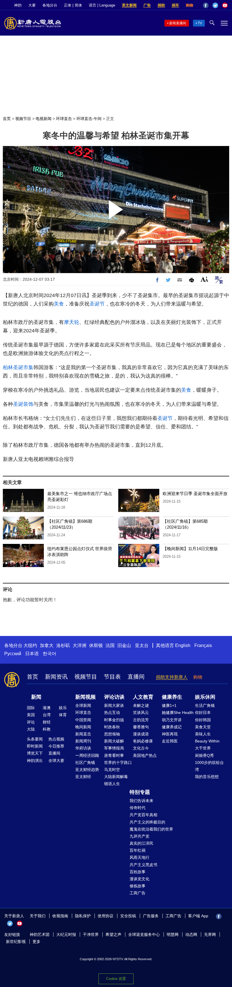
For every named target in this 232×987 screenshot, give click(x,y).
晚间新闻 (83, 727)
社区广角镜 (85, 762)
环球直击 (64, 118)
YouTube (225, 5)
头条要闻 (35, 739)
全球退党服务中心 (144, 934)
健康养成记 (172, 727)
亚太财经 (83, 776)
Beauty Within (207, 741)
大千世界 (203, 748)
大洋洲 (79, 645)
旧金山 (124, 645)
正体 (67, 5)
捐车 (175, 5)
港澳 (47, 707)
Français (203, 645)
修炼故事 (137, 886)
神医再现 (170, 734)
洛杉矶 (63, 645)
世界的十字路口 (118, 762)
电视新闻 (43, 118)
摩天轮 (71, 322)
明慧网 (173, 934)
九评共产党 (139, 836)
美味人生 (203, 734)
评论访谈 (114, 697)
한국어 (49, 653)
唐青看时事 (114, 755)
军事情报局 (114, 748)
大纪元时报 (66, 934)
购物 (189, 5)
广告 (147, 5)
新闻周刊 (83, 741)
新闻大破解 (114, 741)
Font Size (204, 279)
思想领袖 (112, 734)
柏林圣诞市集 (18, 367)
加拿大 (46, 645)
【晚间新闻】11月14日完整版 (190, 548)
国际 (31, 707)
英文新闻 (129, 5)
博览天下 (35, 753)
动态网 (191, 934)
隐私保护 (83, 916)
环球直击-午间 (89, 118)
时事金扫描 (114, 720)
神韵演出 (35, 760)
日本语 (32, 653)
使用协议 (105, 916)
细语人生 (112, 783)
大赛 (32, 5)
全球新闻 (83, 705)
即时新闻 (35, 746)
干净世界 (91, 934)
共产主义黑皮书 (143, 864)
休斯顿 (96, 645)
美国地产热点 (145, 755)
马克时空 (112, 769)
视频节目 (23, 118)
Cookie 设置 (116, 979)
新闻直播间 (177, 23)
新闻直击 (83, 734)
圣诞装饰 (23, 404)
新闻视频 (85, 697)
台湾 (47, 715)
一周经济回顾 (87, 755)
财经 (47, 722)
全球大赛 (56, 760)
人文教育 (143, 697)
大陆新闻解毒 (116, 776)
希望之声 (113, 934)
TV (200, 23)
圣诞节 (97, 304)
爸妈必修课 (143, 741)
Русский (12, 653)
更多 (36, 941)
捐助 (161, 5)
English (182, 645)
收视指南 (60, 916)
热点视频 (56, 739)
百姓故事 (137, 872)
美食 (59, 304)
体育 (63, 715)
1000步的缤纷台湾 (209, 766)
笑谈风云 (141, 712)
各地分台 (49, 5)
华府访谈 (83, 748)
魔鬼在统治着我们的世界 (151, 829)
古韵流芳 (141, 720)
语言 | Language (102, 5)
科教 (47, 729)
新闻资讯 (56, 677)
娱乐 (63, 707)
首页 (7, 118)
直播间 (136, 677)
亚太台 (142, 645)
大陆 (31, 729)
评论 (31, 722)
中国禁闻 (83, 720)
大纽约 (30, 645)
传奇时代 (137, 807)
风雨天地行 (139, 857)
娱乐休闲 (205, 697)
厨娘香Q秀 (204, 755)
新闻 (36, 697)
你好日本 (203, 712)
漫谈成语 (141, 734)
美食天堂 (203, 727)
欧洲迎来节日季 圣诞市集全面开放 (195, 493)
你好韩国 (203, 720)
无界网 (210, 934)
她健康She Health (178, 712)
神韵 (18, 5)
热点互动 (112, 712)
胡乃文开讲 (172, 720)
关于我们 (38, 916)
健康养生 (172, 697)
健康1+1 (169, 705)
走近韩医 (170, 741)
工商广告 (137, 893)
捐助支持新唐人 (172, 677)
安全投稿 (128, 916)
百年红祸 (137, 850)
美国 (31, 715)
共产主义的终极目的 (147, 822)
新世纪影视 (16, 941)
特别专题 (140, 792)
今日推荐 (56, 746)
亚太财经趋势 (87, 769)
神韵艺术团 (40, 934)
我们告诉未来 (141, 800)
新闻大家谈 (114, 705)
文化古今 (141, 748)
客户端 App (198, 916)
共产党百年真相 (143, 814)
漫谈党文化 (139, 879)
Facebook (206, 5)
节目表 (112, 677)
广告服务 (151, 916)
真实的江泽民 (141, 843)
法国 (110, 645)
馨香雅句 (141, 727)
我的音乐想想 (207, 776)
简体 (78, 5)
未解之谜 (141, 705)
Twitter (215, 5)
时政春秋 (112, 727)
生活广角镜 (205, 705)
